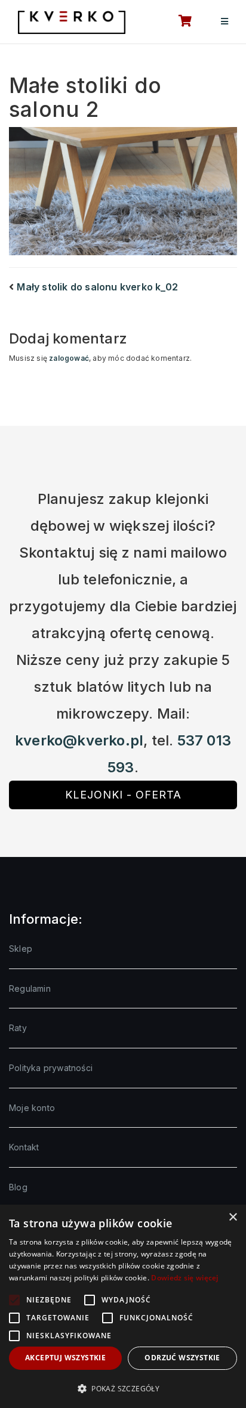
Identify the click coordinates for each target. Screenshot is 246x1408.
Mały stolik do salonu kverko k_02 (97, 287)
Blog (18, 1187)
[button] (123, 1388)
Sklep (20, 948)
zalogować (69, 358)
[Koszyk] (179, 22)
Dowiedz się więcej (184, 1278)
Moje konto (32, 1108)
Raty (18, 1028)
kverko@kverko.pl (79, 740)
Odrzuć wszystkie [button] (182, 1358)
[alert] (123, 1306)
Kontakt (24, 1147)
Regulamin (30, 988)
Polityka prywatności (51, 1068)
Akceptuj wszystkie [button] (65, 1358)
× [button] (232, 1217)
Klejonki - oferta (123, 794)
